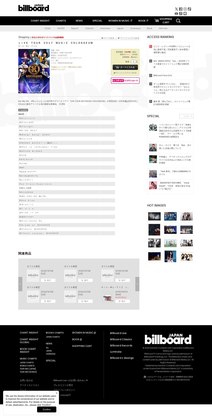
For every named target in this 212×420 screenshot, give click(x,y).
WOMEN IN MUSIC (119, 20)
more (186, 116)
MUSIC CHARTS (28, 358)
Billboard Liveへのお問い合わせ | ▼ (70, 380)
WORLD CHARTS (27, 365)
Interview (105, 28)
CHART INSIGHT (40, 20)
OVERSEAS (50, 354)
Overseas (135, 28)
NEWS (79, 20)
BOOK (142, 20)
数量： (128, 61)
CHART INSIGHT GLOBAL (29, 341)
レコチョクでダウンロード (125, 80)
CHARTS (61, 20)
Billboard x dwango (122, 358)
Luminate (116, 352)
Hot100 (61, 28)
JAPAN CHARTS (27, 362)
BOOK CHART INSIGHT (28, 351)
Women (163, 28)
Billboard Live (118, 333)
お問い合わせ (26, 380)
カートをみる (109, 38)
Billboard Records (121, 345)
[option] (79, 284)
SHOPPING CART (82, 346)
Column (89, 28)
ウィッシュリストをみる (130, 38)
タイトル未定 (33, 266)
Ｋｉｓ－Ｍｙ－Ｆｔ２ (27, 46)
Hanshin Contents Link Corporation (166, 348)
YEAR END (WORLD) (28, 372)
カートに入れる (125, 67)
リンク (23, 390)
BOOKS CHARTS (55, 332)
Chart (48, 28)
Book (149, 28)
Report (74, 28)
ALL (47, 347)
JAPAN (49, 350)
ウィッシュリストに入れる (126, 72)
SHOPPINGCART (166, 20)
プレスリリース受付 (63, 385)
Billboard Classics (121, 339)
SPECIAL (97, 20)
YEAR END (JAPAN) (28, 368)
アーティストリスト (29, 385)
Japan (120, 28)
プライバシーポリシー (64, 390)
